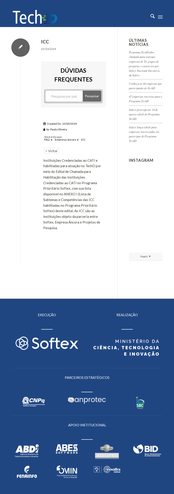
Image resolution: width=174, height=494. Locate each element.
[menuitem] (150, 17)
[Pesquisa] (150, 17)
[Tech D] (34, 17)
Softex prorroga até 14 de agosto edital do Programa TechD (144, 114)
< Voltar (51, 151)
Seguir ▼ (145, 256)
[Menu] (160, 17)
